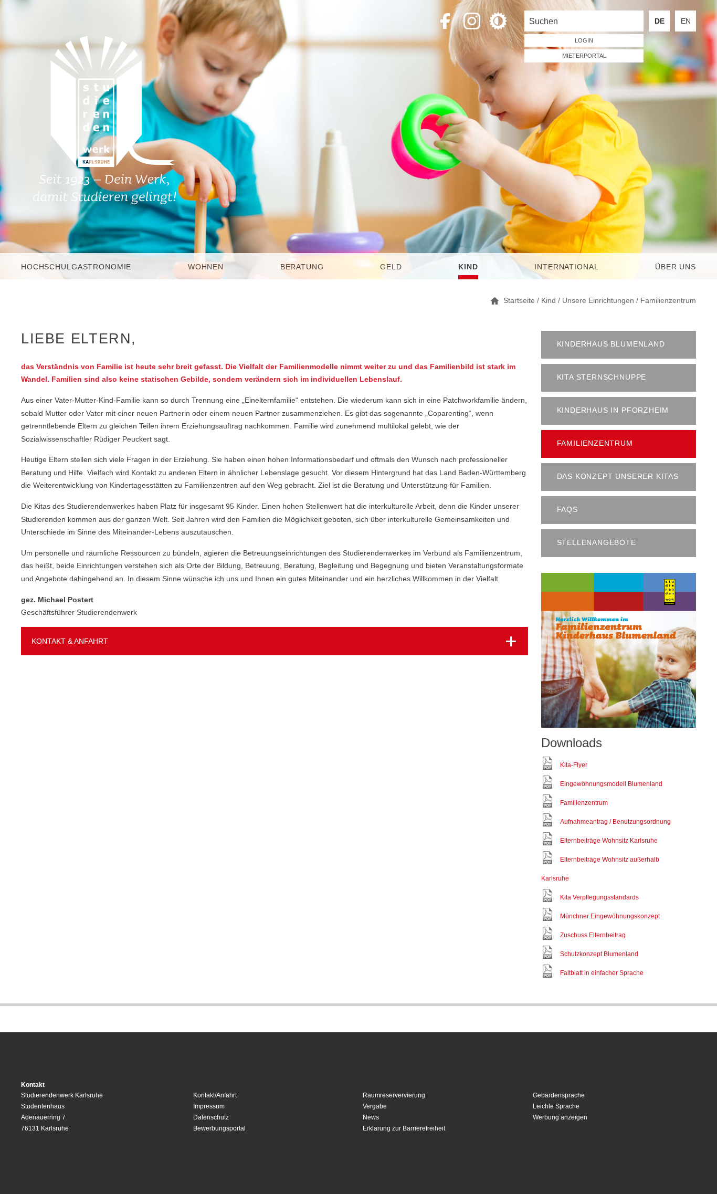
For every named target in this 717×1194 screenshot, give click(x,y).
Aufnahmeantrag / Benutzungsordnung (615, 821)
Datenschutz (211, 1117)
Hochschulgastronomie (76, 267)
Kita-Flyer (573, 765)
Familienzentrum (595, 443)
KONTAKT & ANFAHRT (69, 641)
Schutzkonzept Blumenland (599, 954)
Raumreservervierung (394, 1095)
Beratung (302, 267)
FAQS (567, 510)
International (566, 267)
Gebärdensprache (559, 1095)
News (371, 1117)
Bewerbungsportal (219, 1128)
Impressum (209, 1106)
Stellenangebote (596, 543)
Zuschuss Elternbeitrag (593, 935)
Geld (391, 267)
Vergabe (375, 1106)
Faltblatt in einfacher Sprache (602, 973)
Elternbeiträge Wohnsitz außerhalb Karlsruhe (600, 869)
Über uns (675, 267)
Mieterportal (584, 56)
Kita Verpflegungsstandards (599, 897)
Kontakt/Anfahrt (215, 1095)
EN (686, 21)
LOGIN (584, 40)
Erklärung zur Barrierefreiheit (404, 1128)
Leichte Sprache (556, 1106)
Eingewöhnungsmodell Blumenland (611, 784)
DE (660, 21)
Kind (468, 267)
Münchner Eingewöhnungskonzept (610, 916)
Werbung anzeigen (560, 1117)
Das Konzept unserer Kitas (618, 476)
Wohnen (206, 267)
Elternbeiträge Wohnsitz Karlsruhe (609, 840)
